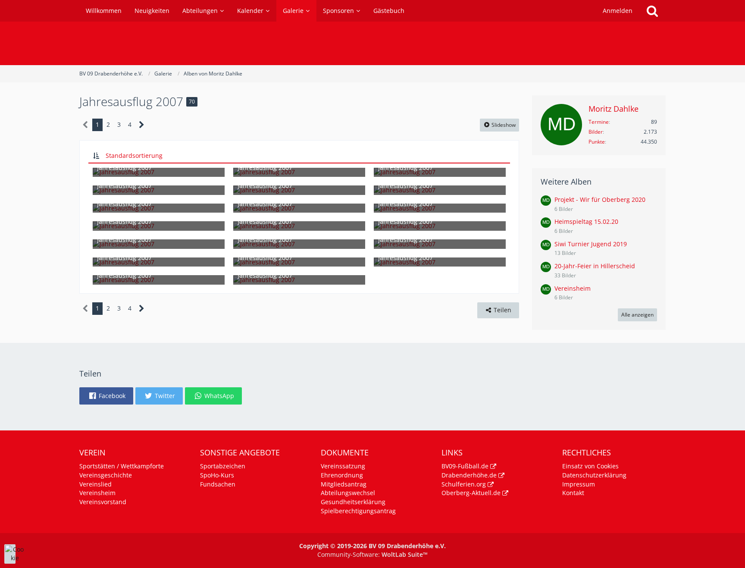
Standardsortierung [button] (134, 155)
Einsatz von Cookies (590, 466)
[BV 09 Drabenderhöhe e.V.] (372, 43)
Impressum (578, 484)
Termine (598, 122)
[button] (106, 396)
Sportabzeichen (222, 466)
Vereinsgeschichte (105, 475)
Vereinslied (95, 484)
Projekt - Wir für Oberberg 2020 (599, 199)
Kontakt (573, 493)
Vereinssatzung (343, 466)
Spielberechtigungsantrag (358, 511)
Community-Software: (372, 554)
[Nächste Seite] (141, 125)
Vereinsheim (572, 288)
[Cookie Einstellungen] (10, 554)
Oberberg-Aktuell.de (471, 493)
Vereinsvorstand (102, 502)
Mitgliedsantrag (343, 484)
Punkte (596, 141)
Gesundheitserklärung (353, 502)
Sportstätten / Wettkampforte (121, 466)
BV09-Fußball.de (464, 466)
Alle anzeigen (637, 314)
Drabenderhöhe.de (469, 475)
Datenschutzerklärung (594, 475)
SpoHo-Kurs (217, 475)
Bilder (595, 131)
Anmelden (617, 10)
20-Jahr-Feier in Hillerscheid (594, 266)
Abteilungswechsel (348, 493)
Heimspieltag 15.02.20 (586, 221)
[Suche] (652, 11)
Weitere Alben (566, 181)
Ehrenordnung (342, 475)
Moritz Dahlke (613, 109)
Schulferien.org (463, 484)
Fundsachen (217, 484)
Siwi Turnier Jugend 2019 (590, 244)
